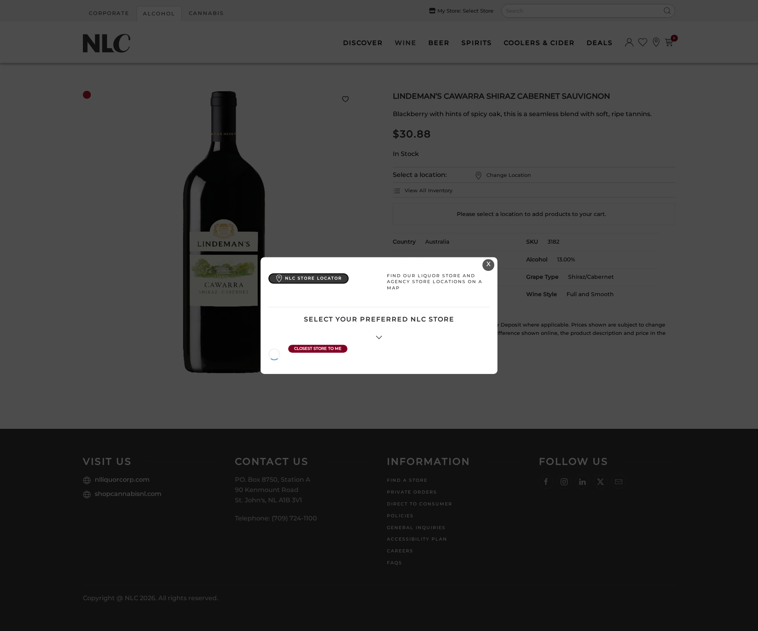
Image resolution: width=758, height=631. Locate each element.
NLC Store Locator (313, 278)
